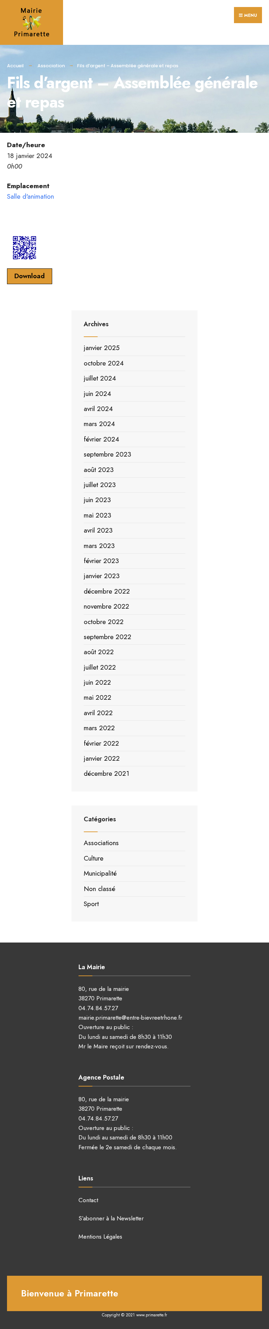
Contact (88, 1200)
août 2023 (98, 469)
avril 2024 (98, 408)
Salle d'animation (30, 196)
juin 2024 (97, 393)
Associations (101, 843)
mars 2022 (99, 728)
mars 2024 (99, 424)
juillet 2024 (100, 378)
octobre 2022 (104, 621)
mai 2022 (97, 697)
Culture (93, 858)
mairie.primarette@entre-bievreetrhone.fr (130, 1017)
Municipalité (100, 873)
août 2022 (99, 652)
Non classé (99, 888)
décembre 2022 (107, 591)
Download (29, 276)
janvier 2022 (102, 758)
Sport (91, 904)
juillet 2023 (100, 484)
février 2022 (101, 743)
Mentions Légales (100, 1236)
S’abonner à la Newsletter (111, 1218)
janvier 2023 (101, 576)
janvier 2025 (101, 347)
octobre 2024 (104, 363)
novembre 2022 (106, 606)
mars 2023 (99, 545)
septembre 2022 (107, 637)
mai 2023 (97, 515)
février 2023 (101, 561)
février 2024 (101, 439)
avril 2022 (98, 713)
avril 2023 (98, 530)
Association (51, 65)
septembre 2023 (107, 454)
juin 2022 (97, 682)
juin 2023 (97, 500)
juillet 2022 (100, 667)
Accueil (15, 65)
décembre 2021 (106, 773)
